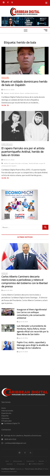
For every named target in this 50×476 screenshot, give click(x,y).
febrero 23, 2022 (8, 160)
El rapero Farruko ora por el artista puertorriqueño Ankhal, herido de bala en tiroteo (22, 151)
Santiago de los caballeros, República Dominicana (22, 435)
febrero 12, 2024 (8, 90)
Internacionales (7, 411)
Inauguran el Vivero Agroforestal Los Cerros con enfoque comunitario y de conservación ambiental (32, 313)
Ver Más (7, 105)
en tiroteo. (24, 163)
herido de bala (14, 93)
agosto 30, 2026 (7, 290)
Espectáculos (6, 144)
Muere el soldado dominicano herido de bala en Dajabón (24, 83)
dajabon (6, 93)
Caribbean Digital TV (12, 423)
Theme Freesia (29, 469)
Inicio (3, 408)
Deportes (4, 416)
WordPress (38, 469)
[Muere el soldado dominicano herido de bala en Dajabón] (24, 60)
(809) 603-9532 (10, 439)
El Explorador (6, 421)
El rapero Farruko (15, 163)
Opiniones (5, 418)
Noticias (4, 273)
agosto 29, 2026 (23, 351)
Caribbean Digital (8, 469)
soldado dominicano (31, 93)
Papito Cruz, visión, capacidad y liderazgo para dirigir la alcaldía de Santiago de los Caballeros (32, 345)
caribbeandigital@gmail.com (15, 443)
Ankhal (6, 163)
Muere (22, 93)
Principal (5, 77)
